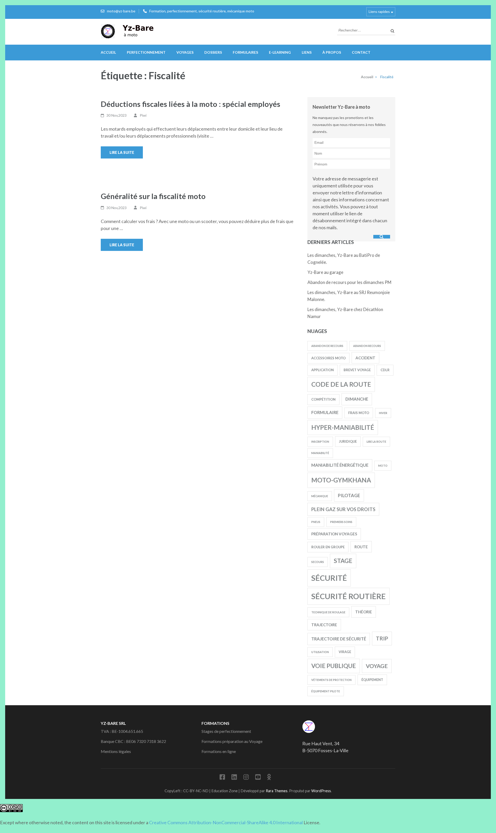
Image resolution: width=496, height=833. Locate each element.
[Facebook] (222, 778)
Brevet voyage (357, 370)
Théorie (363, 611)
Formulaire (324, 412)
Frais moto (358, 413)
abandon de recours (327, 345)
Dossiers (213, 52)
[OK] (269, 778)
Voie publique (333, 665)
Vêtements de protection (331, 679)
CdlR (385, 370)
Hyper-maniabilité (342, 427)
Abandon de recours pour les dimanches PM (349, 282)
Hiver (383, 413)
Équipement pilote (325, 691)
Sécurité (329, 577)
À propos (331, 52)
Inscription (320, 441)
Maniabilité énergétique (339, 465)
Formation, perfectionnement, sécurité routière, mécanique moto (201, 11)
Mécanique (319, 496)
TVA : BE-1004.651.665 (122, 731)
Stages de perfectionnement (226, 731)
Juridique (348, 441)
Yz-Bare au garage (325, 272)
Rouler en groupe (328, 547)
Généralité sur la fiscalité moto (153, 196)
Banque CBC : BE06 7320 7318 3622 (133, 741)
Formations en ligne (219, 751)
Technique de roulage (328, 612)
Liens (307, 52)
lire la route (376, 441)
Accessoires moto (328, 358)
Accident (365, 357)
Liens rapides (379, 11)
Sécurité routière (348, 596)
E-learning (280, 52)
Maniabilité (320, 453)
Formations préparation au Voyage (232, 741)
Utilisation (320, 652)
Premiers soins (341, 521)
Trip (382, 638)
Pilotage (349, 495)
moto (383, 465)
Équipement (372, 680)
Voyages (184, 52)
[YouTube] (258, 778)
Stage (343, 560)
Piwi (143, 115)
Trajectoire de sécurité (338, 638)
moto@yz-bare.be (121, 11)
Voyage (377, 666)
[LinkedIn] (234, 778)
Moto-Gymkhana (341, 480)
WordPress (321, 791)
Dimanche (356, 398)
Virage (345, 652)
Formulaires (245, 52)
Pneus (315, 521)
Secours (317, 562)
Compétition (323, 399)
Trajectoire (324, 624)
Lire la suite (122, 152)
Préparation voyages (334, 533)
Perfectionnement (146, 52)
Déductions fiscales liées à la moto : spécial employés (190, 103)
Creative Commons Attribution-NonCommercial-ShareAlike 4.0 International (226, 822)
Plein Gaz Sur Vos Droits (343, 509)
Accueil (108, 52)
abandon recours (367, 345)
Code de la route (341, 384)
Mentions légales (116, 751)
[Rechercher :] (362, 30)
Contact (361, 52)
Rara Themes (277, 791)
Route (361, 546)
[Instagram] (246, 778)
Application (322, 370)
